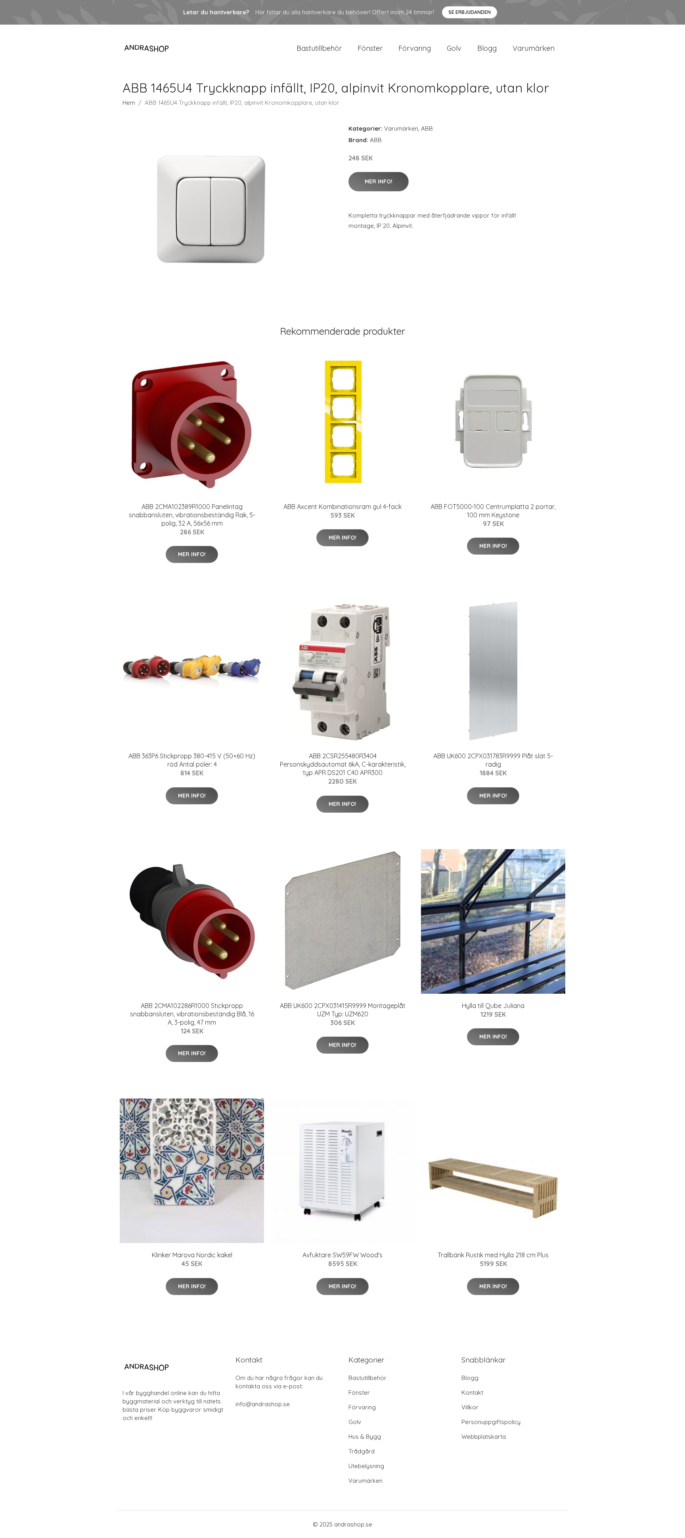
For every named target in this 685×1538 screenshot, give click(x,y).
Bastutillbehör (319, 48)
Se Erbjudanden (469, 12)
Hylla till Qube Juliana (493, 1006)
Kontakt (472, 1392)
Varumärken (534, 48)
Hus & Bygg (364, 1436)
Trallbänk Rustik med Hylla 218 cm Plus (493, 1255)
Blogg (487, 48)
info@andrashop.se (262, 1404)
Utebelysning (366, 1466)
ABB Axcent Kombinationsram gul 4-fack (342, 507)
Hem (128, 102)
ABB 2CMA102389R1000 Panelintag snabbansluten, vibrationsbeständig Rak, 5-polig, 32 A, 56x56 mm (192, 515)
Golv (454, 48)
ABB (427, 128)
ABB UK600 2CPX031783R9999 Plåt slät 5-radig (493, 760)
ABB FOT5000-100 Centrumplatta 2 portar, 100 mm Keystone (493, 511)
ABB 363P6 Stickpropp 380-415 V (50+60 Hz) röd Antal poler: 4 (191, 760)
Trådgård (361, 1451)
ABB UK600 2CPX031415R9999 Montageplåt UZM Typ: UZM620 (343, 1010)
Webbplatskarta (483, 1436)
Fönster (370, 48)
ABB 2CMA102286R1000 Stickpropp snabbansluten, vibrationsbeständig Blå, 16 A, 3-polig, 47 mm (192, 1014)
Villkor (469, 1407)
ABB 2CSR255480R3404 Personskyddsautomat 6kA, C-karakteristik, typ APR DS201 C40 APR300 (343, 764)
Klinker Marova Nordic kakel (192, 1255)
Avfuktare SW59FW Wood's (342, 1255)
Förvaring (414, 48)
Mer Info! (378, 181)
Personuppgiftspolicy (490, 1422)
